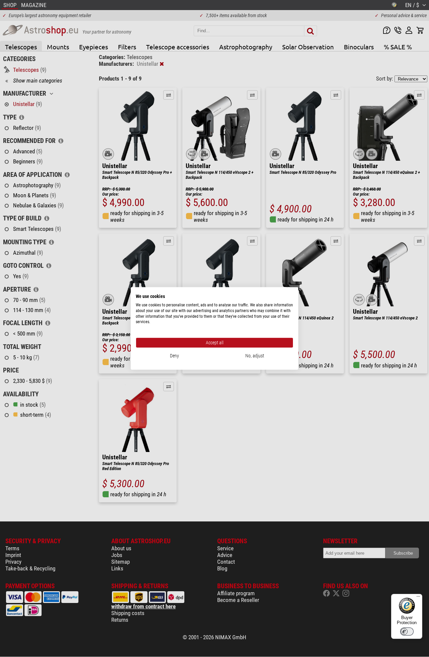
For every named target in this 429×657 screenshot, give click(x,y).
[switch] (407, 631)
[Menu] (418, 598)
